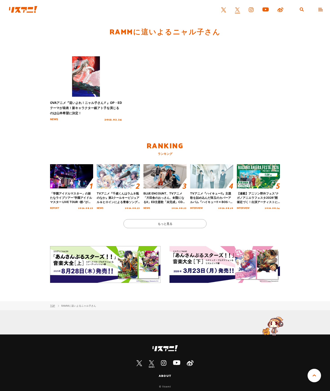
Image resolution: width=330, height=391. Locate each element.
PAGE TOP (314, 375)
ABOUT (165, 375)
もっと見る (165, 223)
